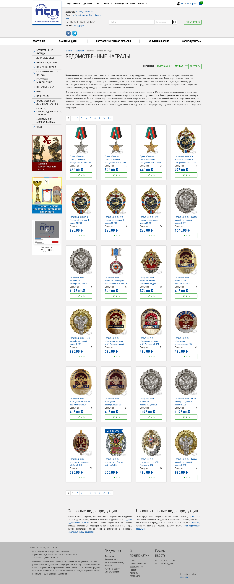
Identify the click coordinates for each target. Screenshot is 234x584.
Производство (121, 3)
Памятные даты (68, 41)
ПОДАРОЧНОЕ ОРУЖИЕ (46, 67)
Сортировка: (148, 65)
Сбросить (195, 66)
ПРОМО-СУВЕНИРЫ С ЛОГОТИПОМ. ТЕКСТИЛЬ (47, 102)
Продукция (39, 41)
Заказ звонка (193, 22)
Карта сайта (135, 576)
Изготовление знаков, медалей (113, 41)
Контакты (142, 3)
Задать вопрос (74, 3)
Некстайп (184, 577)
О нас (132, 3)
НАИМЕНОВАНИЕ (164, 66)
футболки (193, 516)
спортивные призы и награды (81, 532)
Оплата (98, 3)
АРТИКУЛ (179, 66)
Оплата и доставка (138, 563)
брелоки (195, 522)
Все (109, 118)
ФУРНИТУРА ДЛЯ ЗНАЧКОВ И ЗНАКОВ (45, 121)
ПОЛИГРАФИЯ (42, 96)
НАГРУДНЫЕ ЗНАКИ (45, 87)
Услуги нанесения (159, 41)
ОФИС (39, 91)
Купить (81, 175)
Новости (108, 3)
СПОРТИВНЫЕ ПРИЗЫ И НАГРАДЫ (47, 73)
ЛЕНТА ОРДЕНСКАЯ (45, 57)
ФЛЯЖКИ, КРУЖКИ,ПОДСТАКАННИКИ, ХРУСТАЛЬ (48, 111)
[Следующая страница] (104, 118)
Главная (69, 50)
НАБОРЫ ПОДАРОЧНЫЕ (46, 62)
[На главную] (47, 13)
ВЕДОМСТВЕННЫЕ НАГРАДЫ (44, 52)
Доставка (87, 3)
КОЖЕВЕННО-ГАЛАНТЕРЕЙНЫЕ (44, 81)
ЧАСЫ (39, 126)
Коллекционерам (191, 41)
